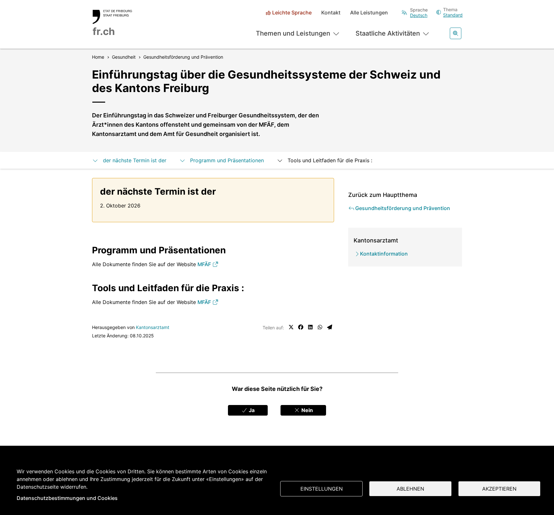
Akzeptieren (499, 488)
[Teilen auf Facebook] (300, 327)
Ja (251, 410)
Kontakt (330, 13)
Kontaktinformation (384, 253)
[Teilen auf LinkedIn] (310, 327)
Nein (306, 410)
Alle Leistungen (369, 13)
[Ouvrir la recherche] (455, 33)
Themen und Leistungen (293, 33)
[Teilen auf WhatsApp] (320, 327)
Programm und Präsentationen (227, 160)
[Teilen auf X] (291, 327)
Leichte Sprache (292, 13)
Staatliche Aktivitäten (388, 33)
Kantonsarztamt (152, 327)
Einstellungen (321, 488)
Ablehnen (410, 488)
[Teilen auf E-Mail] (329, 327)
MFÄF (204, 264)
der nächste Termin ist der (134, 160)
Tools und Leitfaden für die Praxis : (330, 160)
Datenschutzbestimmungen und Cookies (67, 498)
